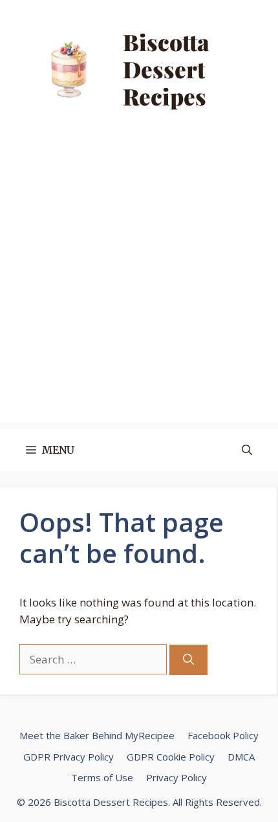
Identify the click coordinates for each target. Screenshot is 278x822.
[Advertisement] (139, 283)
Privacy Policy (176, 777)
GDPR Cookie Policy (171, 756)
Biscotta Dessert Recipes (166, 69)
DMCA (241, 756)
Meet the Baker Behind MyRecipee (97, 735)
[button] (247, 450)
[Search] (188, 660)
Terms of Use (102, 777)
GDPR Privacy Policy (68, 756)
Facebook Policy (223, 735)
